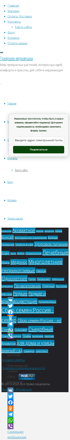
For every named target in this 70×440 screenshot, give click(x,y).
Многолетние (45, 261)
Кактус (13, 253)
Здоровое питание (51, 244)
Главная (11, 103)
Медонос (18, 262)
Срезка (7, 329)
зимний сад (12, 350)
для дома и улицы (35, 343)
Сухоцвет (20, 330)
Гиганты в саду (24, 244)
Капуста (21, 253)
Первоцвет (44, 279)
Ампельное (6, 231)
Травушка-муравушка (16, 58)
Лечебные (55, 252)
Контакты (12, 158)
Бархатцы (49, 231)
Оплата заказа (15, 218)
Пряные (48, 285)
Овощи (41, 271)
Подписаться (38, 149)
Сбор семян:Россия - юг (39, 320)
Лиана (5, 262)
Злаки (5, 253)
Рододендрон (47, 302)
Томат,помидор (11, 336)
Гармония (7, 244)
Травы (26, 336)
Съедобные (40, 329)
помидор (29, 351)
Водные (53, 237)
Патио (32, 279)
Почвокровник (27, 285)
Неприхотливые (18, 270)
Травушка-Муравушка (16, 389)
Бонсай (7, 237)
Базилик (40, 231)
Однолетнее (14, 278)
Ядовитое (8, 343)
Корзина (11, 200)
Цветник (49, 336)
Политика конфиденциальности (23, 368)
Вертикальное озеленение (31, 237)
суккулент (41, 351)
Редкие (20, 293)
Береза (58, 230)
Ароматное (23, 230)
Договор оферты (13, 360)
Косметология (33, 253)
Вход (10, 182)
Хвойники (37, 336)
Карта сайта (21, 170)
